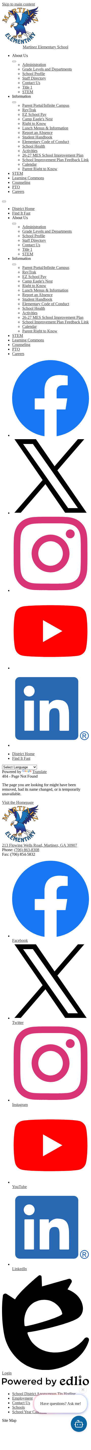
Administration (34, 64)
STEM (27, 92)
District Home (23, 208)
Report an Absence (37, 132)
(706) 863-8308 (26, 850)
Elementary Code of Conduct (45, 142)
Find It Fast (21, 213)
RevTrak (29, 110)
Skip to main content (18, 4)
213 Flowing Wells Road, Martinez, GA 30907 (39, 845)
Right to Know (34, 123)
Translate (39, 772)
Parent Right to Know (39, 169)
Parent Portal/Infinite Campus (45, 105)
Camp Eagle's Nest (37, 119)
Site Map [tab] (9, 1420)
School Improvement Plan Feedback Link (55, 160)
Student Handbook (37, 137)
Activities (29, 151)
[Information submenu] (14, 102)
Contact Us (31, 83)
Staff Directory (34, 78)
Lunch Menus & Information (45, 128)
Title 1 (27, 87)
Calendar (29, 164)
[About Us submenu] (14, 61)
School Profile (33, 74)
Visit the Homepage (18, 802)
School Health (33, 146)
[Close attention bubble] (83, 1390)
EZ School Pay (34, 114)
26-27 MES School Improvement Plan (52, 155)
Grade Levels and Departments (47, 69)
